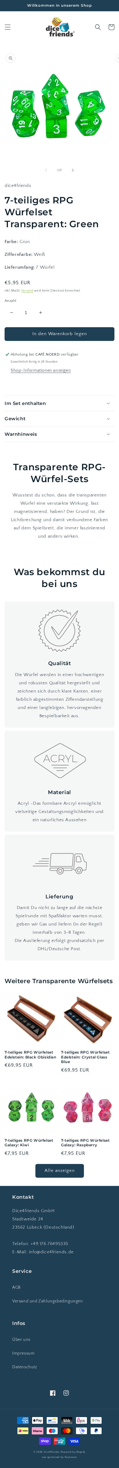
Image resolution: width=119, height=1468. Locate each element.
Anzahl (10, 301)
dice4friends (52, 1452)
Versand (27, 290)
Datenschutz (24, 1367)
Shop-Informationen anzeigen (41, 370)
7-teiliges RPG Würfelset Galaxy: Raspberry (85, 1143)
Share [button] (17, 383)
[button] (7, 27)
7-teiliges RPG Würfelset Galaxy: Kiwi (29, 1143)
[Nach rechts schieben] (73, 170)
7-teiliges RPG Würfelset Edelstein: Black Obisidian (30, 1054)
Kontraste (71, 1457)
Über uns (21, 1339)
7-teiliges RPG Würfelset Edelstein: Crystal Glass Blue (85, 1057)
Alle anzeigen (60, 1170)
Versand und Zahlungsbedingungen (47, 1301)
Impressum (23, 1353)
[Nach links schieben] (46, 170)
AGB (16, 1287)
